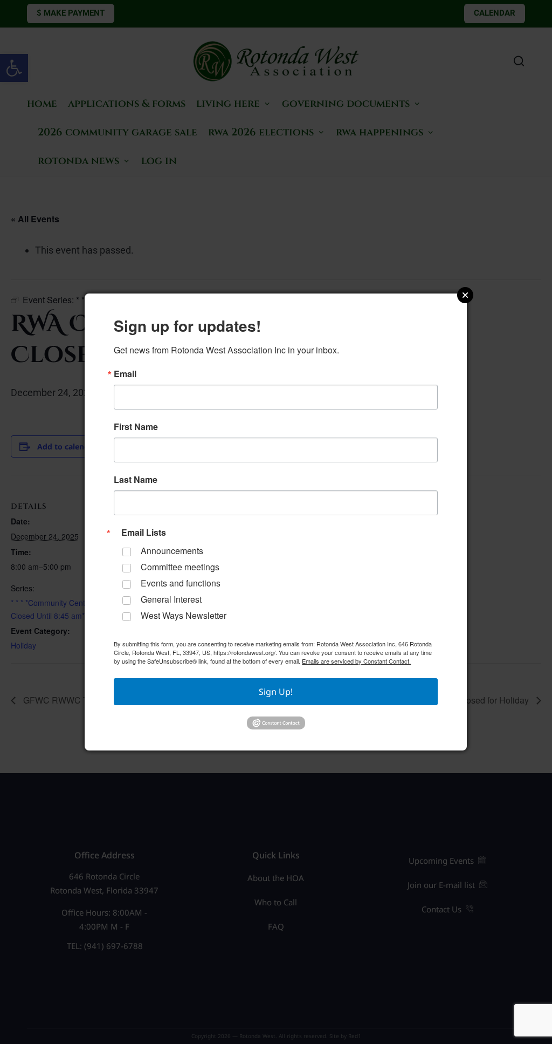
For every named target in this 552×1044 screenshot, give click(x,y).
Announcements (172, 550)
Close (465, 295)
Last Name (135, 479)
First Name (136, 426)
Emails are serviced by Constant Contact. (356, 661)
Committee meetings (180, 567)
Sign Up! (276, 692)
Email (125, 374)
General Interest (171, 599)
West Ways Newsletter (183, 615)
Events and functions (180, 583)
